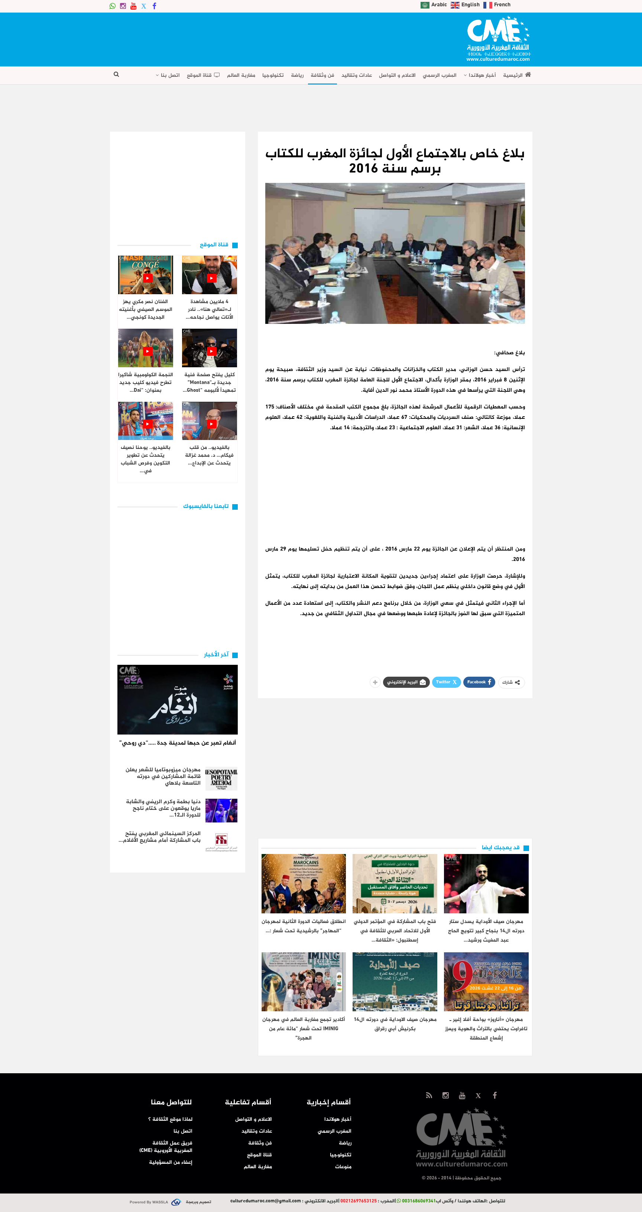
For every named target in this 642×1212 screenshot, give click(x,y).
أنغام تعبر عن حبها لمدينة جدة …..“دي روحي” (177, 743)
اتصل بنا (170, 75)
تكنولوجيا (273, 75)
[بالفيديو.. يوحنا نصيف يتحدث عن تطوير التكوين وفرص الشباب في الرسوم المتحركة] (145, 421)
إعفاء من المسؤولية (170, 1162)
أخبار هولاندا (482, 75)
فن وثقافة (322, 75)
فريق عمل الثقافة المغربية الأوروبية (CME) (165, 1147)
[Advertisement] (245, 37)
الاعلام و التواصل (397, 75)
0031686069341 (419, 1201)
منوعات (343, 1167)
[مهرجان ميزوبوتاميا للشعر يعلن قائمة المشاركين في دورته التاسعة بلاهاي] (221, 779)
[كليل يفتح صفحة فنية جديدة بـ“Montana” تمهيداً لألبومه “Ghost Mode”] (209, 348)
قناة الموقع (199, 75)
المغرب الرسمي (440, 75)
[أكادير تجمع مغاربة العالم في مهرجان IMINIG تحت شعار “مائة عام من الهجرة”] (304, 981)
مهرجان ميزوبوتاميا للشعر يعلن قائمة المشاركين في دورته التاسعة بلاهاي (163, 776)
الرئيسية (513, 75)
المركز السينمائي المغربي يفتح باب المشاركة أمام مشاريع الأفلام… (160, 837)
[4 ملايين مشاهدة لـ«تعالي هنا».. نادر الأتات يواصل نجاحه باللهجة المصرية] (209, 275)
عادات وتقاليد (356, 75)
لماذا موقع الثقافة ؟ (170, 1119)
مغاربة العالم (241, 75)
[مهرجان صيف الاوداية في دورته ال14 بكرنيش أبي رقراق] (395, 981)
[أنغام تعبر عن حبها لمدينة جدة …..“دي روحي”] (177, 700)
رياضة (297, 75)
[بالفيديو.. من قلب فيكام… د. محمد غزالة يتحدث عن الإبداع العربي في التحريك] (209, 421)
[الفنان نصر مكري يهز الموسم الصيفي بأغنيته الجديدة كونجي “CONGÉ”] (145, 275)
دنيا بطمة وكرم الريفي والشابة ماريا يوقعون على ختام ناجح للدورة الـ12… (163, 808)
